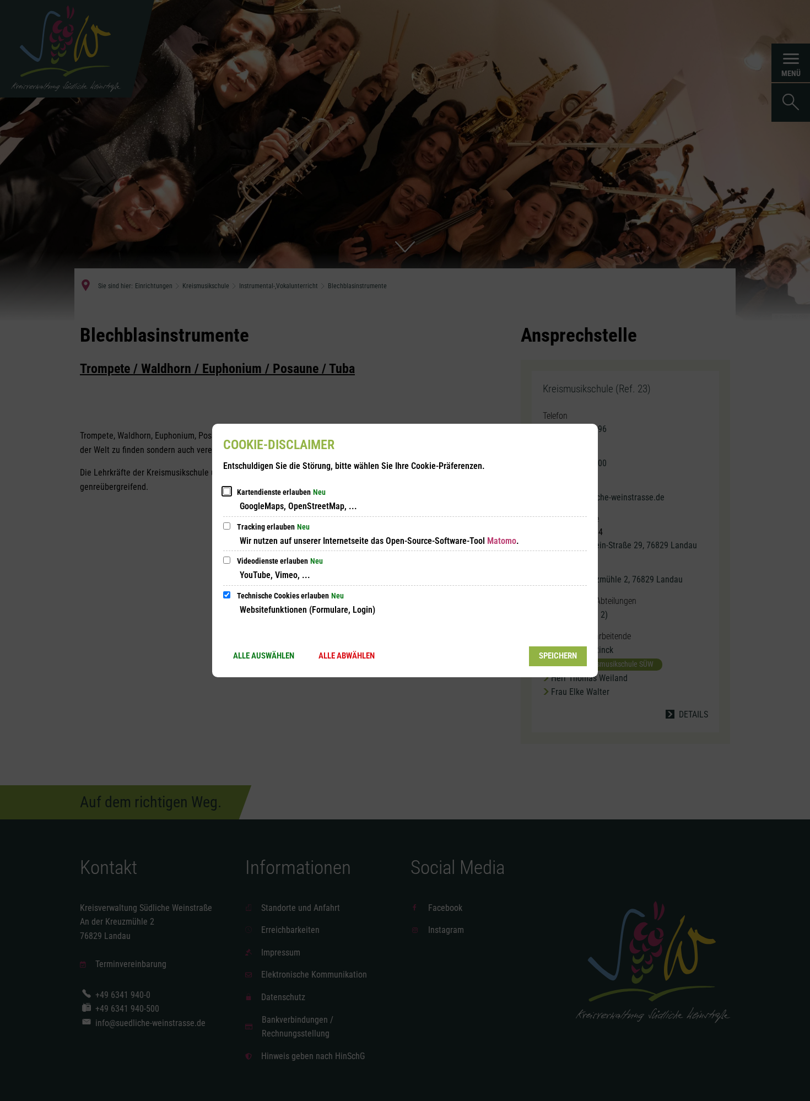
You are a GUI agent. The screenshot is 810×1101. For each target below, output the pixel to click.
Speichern (558, 656)
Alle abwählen (346, 656)
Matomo (501, 541)
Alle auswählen (263, 656)
